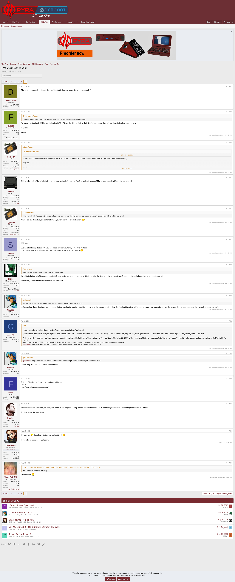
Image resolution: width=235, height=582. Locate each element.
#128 (230, 296)
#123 (230, 142)
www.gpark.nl (14, 169)
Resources (71, 22)
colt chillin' (12, 536)
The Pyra (15, 22)
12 (35, 536)
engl (10, 529)
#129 (230, 321)
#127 (230, 265)
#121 (230, 86)
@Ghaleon (27, 344)
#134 (230, 463)
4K (35, 529)
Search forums (16, 26)
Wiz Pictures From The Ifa (21, 519)
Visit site (16, 203)
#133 (230, 431)
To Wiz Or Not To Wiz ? (20, 534)
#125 (230, 208)
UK (18, 485)
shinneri (225, 529)
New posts (5, 26)
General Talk (33, 508)
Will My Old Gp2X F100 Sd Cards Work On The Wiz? (34, 526)
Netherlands (15, 167)
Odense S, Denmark (12, 138)
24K (40, 522)
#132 (230, 404)
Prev (6, 81)
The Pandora (30, 22)
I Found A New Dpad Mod (21, 505)
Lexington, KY (14, 201)
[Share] (226, 86)
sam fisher (224, 522)
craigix (5, 71)
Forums (44, 22)
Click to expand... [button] (127, 155)
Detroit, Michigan (13, 289)
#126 (230, 239)
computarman (13, 508)
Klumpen (225, 507)
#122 (230, 112)
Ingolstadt (16, 458)
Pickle (226, 514)
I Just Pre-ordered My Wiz (21, 512)
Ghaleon (11, 515)
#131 (230, 378)
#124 (230, 177)
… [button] (15, 81)
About (5, 22)
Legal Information (88, 22)
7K (41, 508)
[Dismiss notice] (231, 32)
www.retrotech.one (13, 489)
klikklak (225, 536)
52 (37, 522)
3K (37, 515)
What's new (56, 22)
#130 (230, 353)
